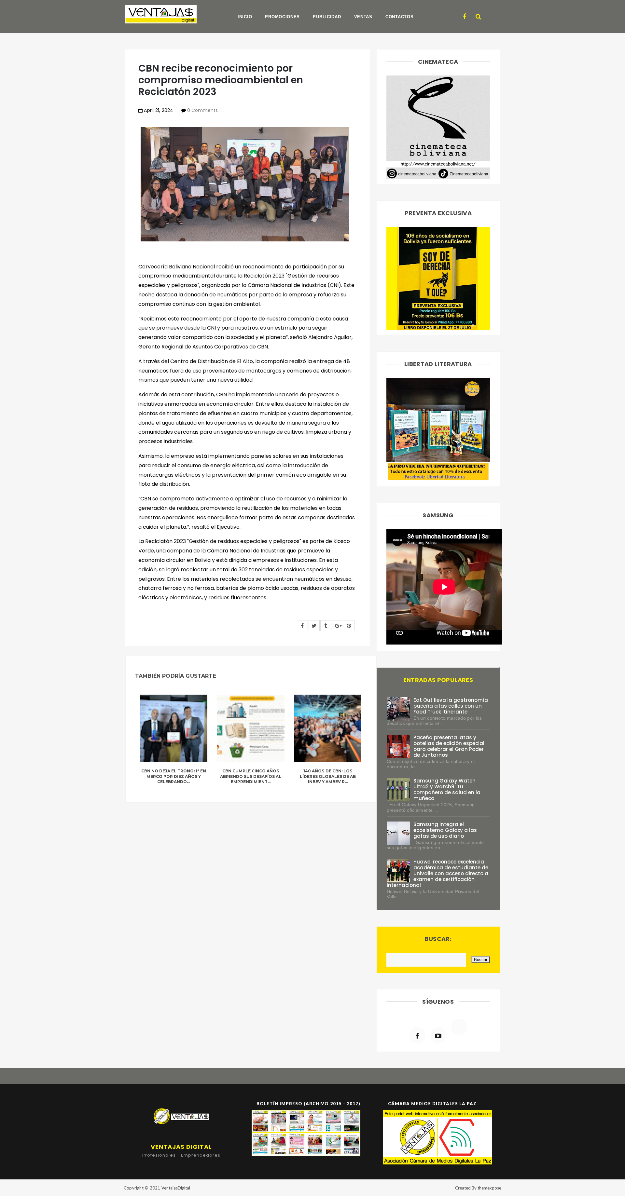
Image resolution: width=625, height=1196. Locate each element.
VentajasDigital (175, 1187)
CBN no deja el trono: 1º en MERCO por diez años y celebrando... (173, 776)
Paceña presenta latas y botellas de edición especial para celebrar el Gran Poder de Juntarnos (449, 746)
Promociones (282, 16)
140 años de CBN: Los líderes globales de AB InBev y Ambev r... (328, 776)
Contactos (399, 16)
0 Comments (202, 110)
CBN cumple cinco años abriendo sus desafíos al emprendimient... (251, 776)
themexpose (489, 1187)
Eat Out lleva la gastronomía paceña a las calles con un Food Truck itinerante (450, 706)
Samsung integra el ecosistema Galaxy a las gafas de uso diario (445, 830)
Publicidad (327, 16)
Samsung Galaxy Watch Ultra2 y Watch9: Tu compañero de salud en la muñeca (447, 789)
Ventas (363, 16)
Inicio (245, 16)
